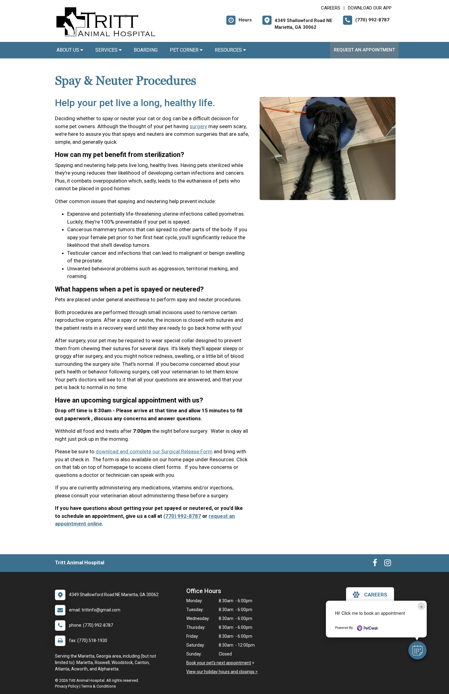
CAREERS (330, 8)
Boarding (146, 50)
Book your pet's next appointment (218, 662)
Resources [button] (229, 50)
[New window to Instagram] (387, 564)
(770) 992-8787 (182, 516)
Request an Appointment (364, 50)
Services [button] (107, 50)
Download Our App (370, 8)
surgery (198, 126)
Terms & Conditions (98, 686)
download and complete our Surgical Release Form (154, 451)
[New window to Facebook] (375, 564)
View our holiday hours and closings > (222, 671)
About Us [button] (68, 50)
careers (375, 595)
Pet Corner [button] (185, 50)
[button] (417, 650)
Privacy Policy (66, 686)
